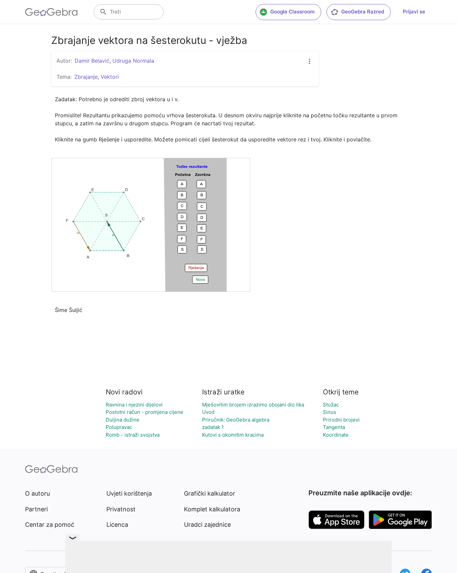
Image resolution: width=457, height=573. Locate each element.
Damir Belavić (92, 60)
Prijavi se (414, 11)
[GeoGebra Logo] (51, 12)
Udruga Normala (133, 60)
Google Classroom (292, 11)
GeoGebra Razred (362, 11)
